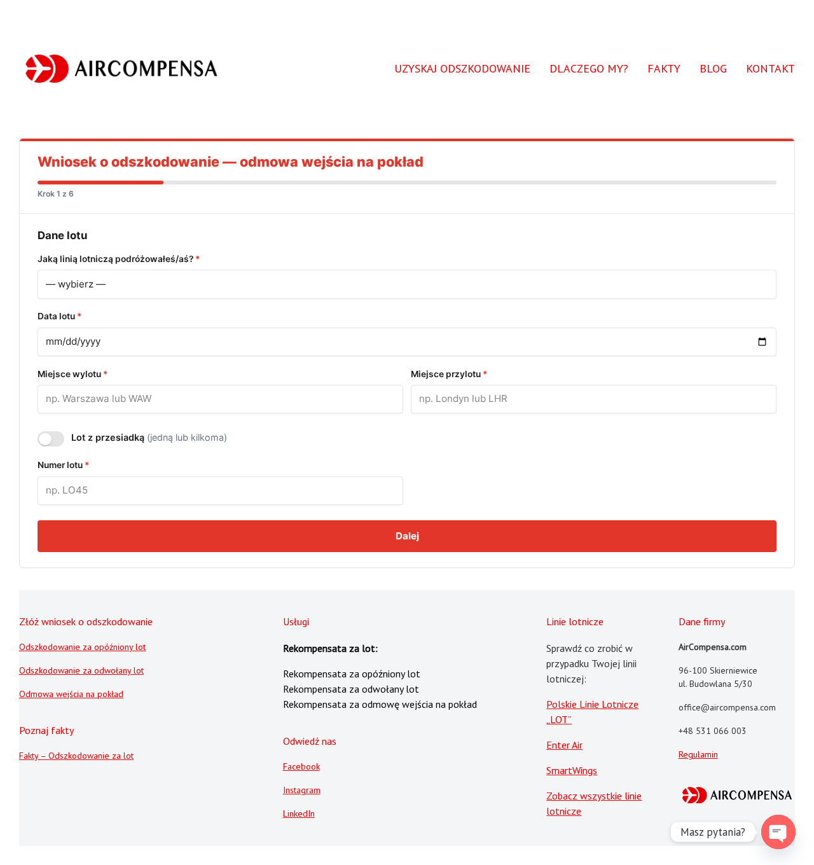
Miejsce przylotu (449, 374)
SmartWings (571, 770)
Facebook (301, 766)
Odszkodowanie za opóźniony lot (82, 647)
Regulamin (698, 754)
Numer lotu (63, 465)
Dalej (407, 536)
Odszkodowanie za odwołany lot (81, 670)
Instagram (302, 790)
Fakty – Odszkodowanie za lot (76, 755)
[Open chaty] (778, 832)
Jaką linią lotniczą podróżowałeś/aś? (119, 259)
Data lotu (59, 316)
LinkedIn (299, 813)
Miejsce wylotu (72, 374)
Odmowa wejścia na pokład (71, 694)
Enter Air (564, 744)
